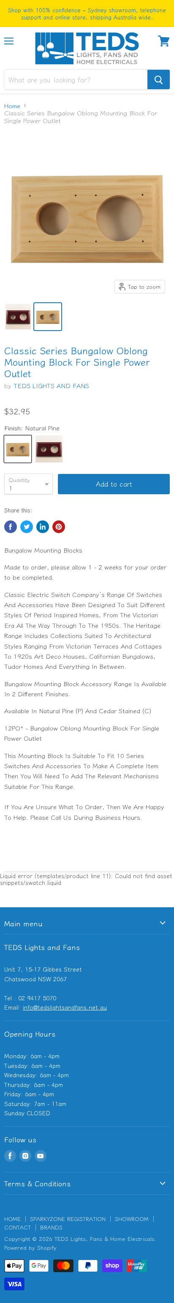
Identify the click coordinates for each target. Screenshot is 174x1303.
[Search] (158, 79)
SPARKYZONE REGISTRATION (68, 1219)
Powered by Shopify (30, 1247)
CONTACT (17, 1227)
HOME (12, 1219)
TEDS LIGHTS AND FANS (51, 385)
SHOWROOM (132, 1219)
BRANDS (51, 1227)
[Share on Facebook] (10, 526)
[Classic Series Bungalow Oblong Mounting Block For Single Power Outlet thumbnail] (18, 316)
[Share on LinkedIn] (42, 526)
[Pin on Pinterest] (58, 526)
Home (12, 105)
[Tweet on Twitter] (26, 526)
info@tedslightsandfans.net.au (65, 1007)
